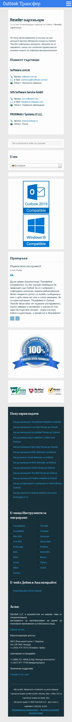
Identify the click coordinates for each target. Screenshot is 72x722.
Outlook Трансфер (21, 3)
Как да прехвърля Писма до (35, 427)
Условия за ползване (49, 710)
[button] (68, 3)
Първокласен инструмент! (25, 266)
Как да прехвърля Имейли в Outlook (37, 422)
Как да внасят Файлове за (33, 457)
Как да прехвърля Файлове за (34, 452)
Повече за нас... (18, 629)
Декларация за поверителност (25, 710)
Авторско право (36, 713)
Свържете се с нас (19, 674)
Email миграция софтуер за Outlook (36, 24)
